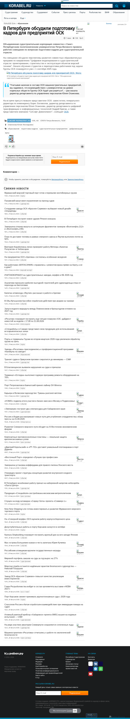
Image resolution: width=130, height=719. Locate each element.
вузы (7, 133)
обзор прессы (25, 422)
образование (23, 23)
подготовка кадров (29, 129)
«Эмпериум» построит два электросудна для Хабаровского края (34, 409)
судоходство (24, 204)
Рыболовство (95, 12)
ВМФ (107, 12)
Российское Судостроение (75, 657)
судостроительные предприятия (53, 129)
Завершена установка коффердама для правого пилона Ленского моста (38, 465)
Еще (22, 18)
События (55, 12)
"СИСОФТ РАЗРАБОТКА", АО (19, 120)
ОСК (66, 112)
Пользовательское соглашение (47, 668)
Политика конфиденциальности (47, 671)
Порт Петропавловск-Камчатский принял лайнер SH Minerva (33, 385)
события (23, 214)
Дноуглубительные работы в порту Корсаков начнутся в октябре (34, 527)
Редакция (39, 662)
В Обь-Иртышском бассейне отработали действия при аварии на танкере (39, 301)
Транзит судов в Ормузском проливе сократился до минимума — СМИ (37, 359)
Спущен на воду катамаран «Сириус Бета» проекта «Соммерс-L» (35, 501)
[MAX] (90, 668)
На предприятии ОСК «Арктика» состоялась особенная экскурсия (35, 257)
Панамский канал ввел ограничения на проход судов (29, 201)
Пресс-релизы (69, 12)
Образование (119, 12)
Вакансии (91, 659)
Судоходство (27, 12)
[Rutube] (100, 663)
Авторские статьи (72, 664)
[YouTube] (90, 673)
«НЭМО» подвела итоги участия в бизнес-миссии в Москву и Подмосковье (39, 401)
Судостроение (11, 12)
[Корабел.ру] (13, 653)
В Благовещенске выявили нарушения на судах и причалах (32, 367)
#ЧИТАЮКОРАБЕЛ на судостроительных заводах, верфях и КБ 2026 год (38, 275)
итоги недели (25, 324)
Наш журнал (40, 659)
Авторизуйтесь (57, 179)
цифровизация (75, 129)
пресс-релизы (25, 442)
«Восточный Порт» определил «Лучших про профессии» (31, 457)
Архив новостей (71, 668)
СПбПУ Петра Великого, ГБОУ (52, 120)
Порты (82, 12)
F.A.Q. (38, 678)
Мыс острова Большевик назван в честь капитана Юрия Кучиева (35, 543)
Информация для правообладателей (49, 673)
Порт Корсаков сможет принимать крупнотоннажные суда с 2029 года (37, 597)
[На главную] (17, 5)
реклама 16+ (124, 2)
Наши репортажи (72, 666)
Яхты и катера (10, 18)
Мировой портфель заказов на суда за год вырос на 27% (31, 558)
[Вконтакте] (95, 663)
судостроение (25, 412)
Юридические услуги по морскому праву (12, 670)
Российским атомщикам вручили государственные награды (32, 550)
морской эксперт (26, 270)
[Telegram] (95, 668)
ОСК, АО (35, 120)
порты (23, 196)
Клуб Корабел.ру (42, 666)
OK (75, 711)
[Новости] (11, 139)
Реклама (39, 664)
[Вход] (124, 6)
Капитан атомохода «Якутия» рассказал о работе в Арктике (32, 293)
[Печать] (82, 147)
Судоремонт (42, 12)
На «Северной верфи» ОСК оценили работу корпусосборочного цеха (37, 519)
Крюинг (68, 662)
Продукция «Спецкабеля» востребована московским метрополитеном (37, 493)
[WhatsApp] (100, 668)
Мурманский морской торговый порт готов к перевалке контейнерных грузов (40, 193)
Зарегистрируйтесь (75, 179)
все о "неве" (25, 592)
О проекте (39, 657)
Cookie (69, 711)
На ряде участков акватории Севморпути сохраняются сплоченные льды (39, 625)
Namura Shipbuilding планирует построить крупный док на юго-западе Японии (41, 535)
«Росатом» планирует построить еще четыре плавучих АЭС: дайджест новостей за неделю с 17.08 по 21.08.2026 (37, 320)
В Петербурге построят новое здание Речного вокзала (30, 219)
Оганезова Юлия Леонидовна (20, 125)
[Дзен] (90, 663)
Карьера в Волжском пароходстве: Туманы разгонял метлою (33, 393)
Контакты (91, 657)
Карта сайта (40, 675)
